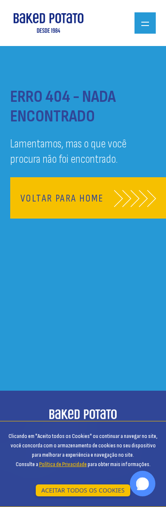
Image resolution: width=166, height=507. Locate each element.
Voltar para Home (61, 198)
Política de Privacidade (63, 464)
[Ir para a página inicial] (48, 23)
